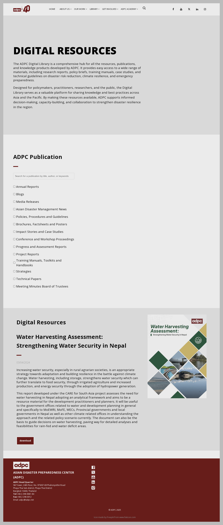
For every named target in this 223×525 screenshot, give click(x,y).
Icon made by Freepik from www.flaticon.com (115, 517)
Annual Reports (27, 187)
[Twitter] (93, 472)
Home (52, 9)
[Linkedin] (197, 9)
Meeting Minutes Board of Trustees (42, 286)
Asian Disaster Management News (41, 209)
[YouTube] (181, 9)
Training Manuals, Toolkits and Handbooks (39, 262)
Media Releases (27, 202)
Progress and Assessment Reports (41, 247)
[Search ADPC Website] (144, 8)
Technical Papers (28, 279)
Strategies (23, 271)
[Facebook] (173, 9)
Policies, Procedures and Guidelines (42, 217)
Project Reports (27, 254)
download (25, 440)
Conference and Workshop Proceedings (45, 239)
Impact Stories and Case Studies (39, 232)
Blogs (20, 194)
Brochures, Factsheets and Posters (41, 224)
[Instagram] (205, 9)
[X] (189, 9)
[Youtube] (93, 477)
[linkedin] (93, 482)
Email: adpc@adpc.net (23, 499)
